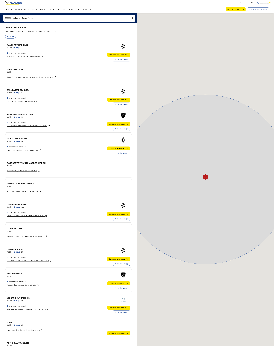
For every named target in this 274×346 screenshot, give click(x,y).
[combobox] (69, 18)
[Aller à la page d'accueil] (13, 3)
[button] (127, 18)
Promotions (87, 9)
